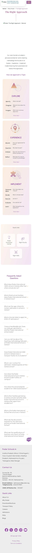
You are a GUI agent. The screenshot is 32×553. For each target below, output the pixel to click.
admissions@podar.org (21, 483)
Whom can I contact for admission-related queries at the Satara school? (15, 364)
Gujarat (9, 456)
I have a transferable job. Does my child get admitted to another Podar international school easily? (14, 329)
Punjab (21, 458)
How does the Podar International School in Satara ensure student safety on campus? (14, 376)
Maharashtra (13, 458)
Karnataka (16, 456)
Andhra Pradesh (7, 453)
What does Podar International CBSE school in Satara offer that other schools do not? (15, 286)
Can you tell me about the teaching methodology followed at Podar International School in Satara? (15, 342)
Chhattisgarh (23, 453)
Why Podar (5, 500)
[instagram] (20, 530)
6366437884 (17, 485)
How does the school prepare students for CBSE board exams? (15, 388)
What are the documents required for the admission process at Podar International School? (14, 422)
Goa (3, 456)
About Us (5, 497)
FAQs (4, 515)
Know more (16, 115)
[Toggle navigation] (28, 2)
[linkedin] (16, 530)
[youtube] (25, 530)
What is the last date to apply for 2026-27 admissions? (15, 318)
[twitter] (11, 530)
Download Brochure (8, 503)
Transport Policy (7, 506)
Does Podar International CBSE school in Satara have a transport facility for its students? (15, 354)
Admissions (6, 512)
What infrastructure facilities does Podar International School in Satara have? (15, 297)
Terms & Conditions (16, 543)
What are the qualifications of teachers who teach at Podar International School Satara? (14, 434)
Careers (5, 509)
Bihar (16, 453)
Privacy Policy (16, 541)
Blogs (4, 518)
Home (4, 8)
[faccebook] (6, 530)
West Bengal (15, 461)
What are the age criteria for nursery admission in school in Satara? (14, 308)
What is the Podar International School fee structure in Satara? (15, 411)
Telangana (6, 461)
